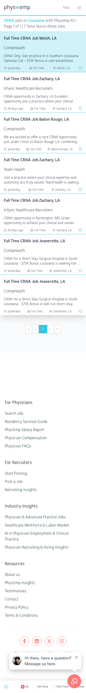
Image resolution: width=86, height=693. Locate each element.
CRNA (9, 20)
